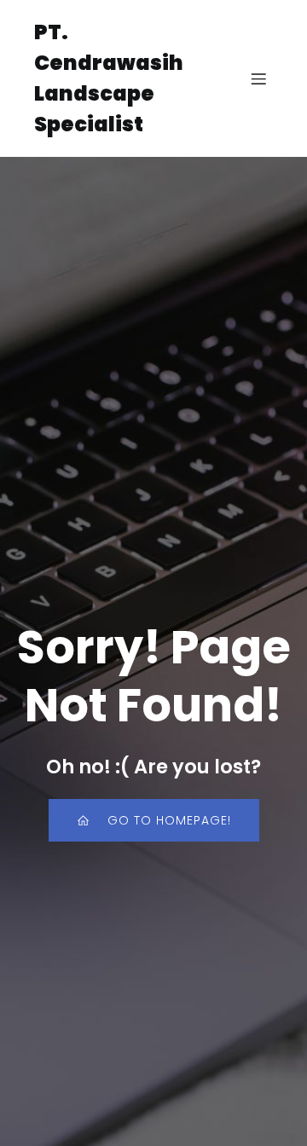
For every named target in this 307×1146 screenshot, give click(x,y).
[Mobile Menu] (258, 78)
